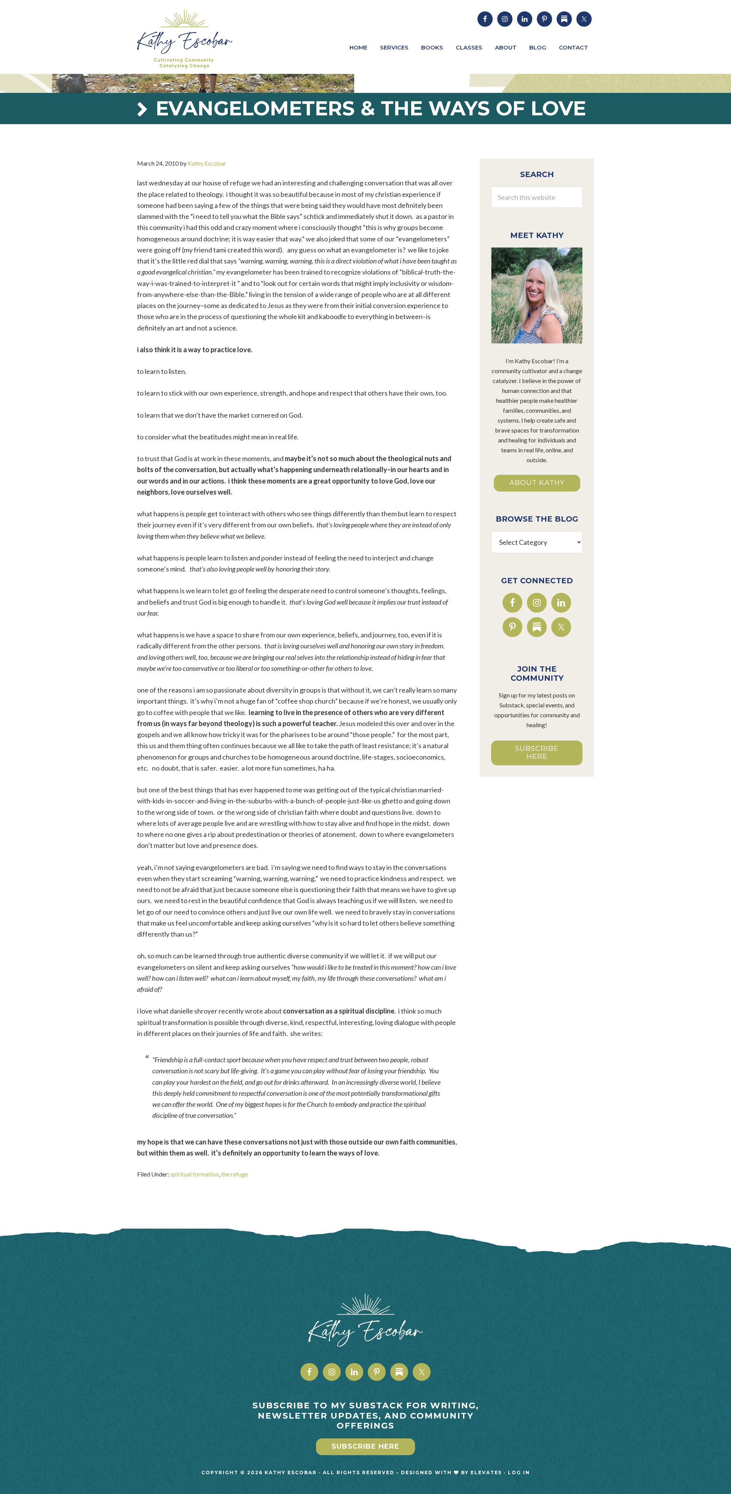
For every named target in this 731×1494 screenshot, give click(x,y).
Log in (519, 1472)
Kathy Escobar (194, 39)
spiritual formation (194, 1174)
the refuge (234, 1174)
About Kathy (537, 483)
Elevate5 (486, 1472)
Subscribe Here (537, 752)
